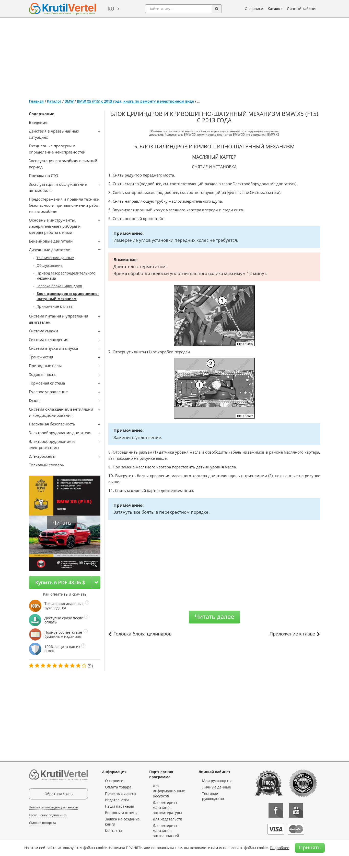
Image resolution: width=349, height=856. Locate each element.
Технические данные (55, 257)
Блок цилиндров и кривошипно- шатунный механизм (68, 296)
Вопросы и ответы (121, 812)
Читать (61, 522)
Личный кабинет (302, 8)
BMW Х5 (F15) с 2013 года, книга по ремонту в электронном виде (135, 101)
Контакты (113, 830)
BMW (69, 101)
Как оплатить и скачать (65, 594)
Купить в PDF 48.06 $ (60, 582)
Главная (36, 101)
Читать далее (214, 616)
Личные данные (216, 787)
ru (111, 8)
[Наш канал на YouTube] (296, 810)
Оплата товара (118, 787)
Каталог (274, 8)
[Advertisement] (174, 56)
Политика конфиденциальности (53, 807)
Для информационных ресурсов (169, 790)
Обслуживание (50, 265)
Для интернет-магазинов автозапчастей (166, 830)
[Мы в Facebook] (276, 810)
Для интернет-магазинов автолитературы (167, 807)
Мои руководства (217, 780)
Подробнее (279, 847)
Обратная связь (58, 793)
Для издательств (167, 819)
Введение (38, 122)
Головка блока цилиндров (59, 285)
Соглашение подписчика (48, 815)
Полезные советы (120, 793)
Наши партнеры (119, 806)
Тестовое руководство (213, 796)
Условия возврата (42, 822)
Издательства (117, 799)
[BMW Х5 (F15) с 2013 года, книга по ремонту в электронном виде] (94, 564)
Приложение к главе (55, 306)
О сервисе (254, 8)
